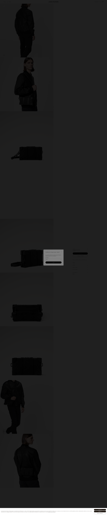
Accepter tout (100, 509)
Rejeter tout (100, 511)
